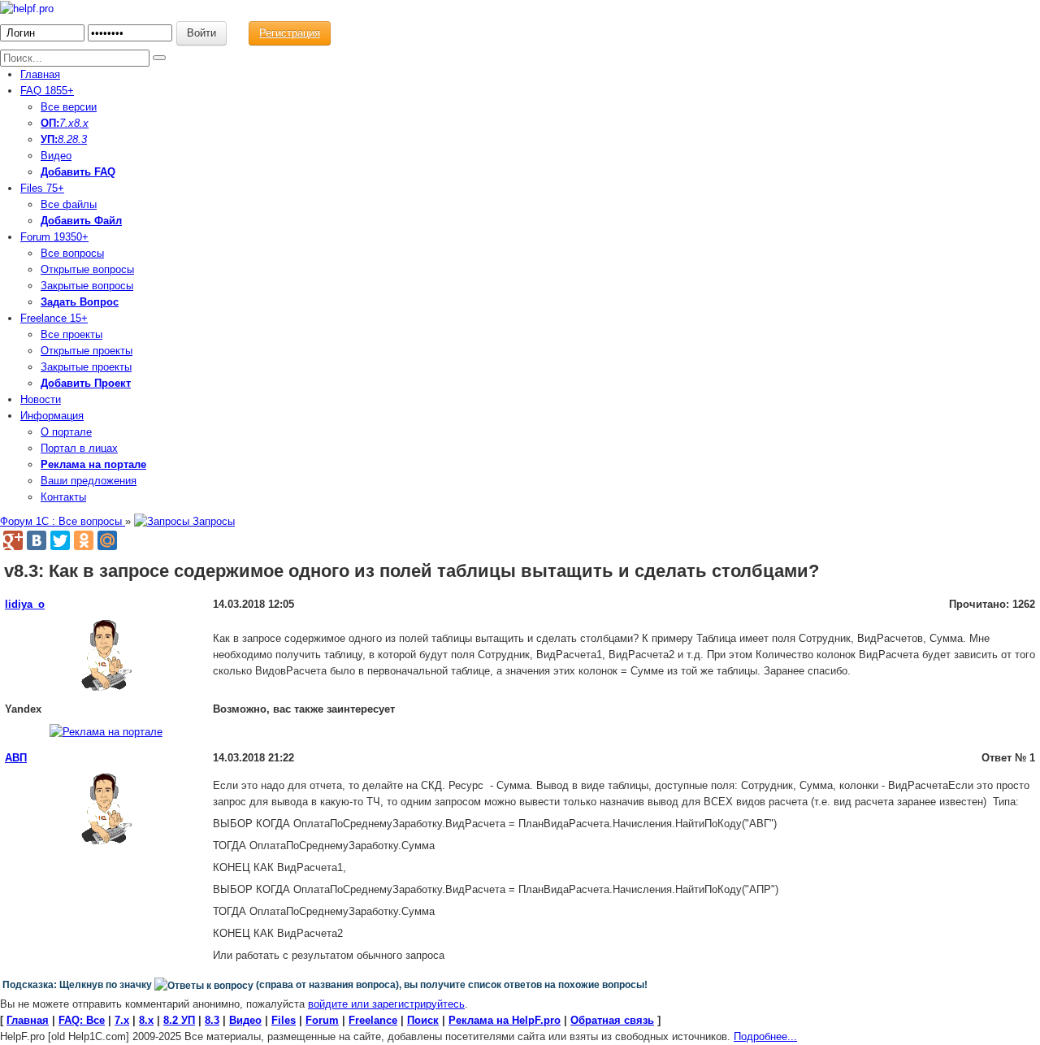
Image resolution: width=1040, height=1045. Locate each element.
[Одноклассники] (83, 540)
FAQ (47, 91)
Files (42, 188)
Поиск (423, 1020)
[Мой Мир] (107, 540)
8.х (146, 1020)
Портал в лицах (79, 448)
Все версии (69, 107)
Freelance (54, 318)
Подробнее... (765, 1036)
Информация (52, 416)
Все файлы (69, 204)
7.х (66, 123)
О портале (66, 432)
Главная (40, 74)
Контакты (63, 497)
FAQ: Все (81, 1020)
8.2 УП (179, 1020)
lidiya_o (25, 604)
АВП (16, 758)
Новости (40, 399)
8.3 (79, 139)
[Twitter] (60, 540)
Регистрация (289, 33)
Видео (56, 156)
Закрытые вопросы (87, 286)
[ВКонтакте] (36, 540)
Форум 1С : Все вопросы (62, 521)
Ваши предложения (88, 481)
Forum (54, 237)
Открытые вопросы (87, 269)
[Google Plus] (13, 540)
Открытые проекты (86, 351)
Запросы (212, 521)
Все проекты (71, 334)
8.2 (65, 139)
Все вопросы (72, 253)
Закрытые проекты (86, 367)
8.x (81, 123)
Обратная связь (612, 1020)
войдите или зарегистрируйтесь (386, 1004)
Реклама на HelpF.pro (504, 1020)
